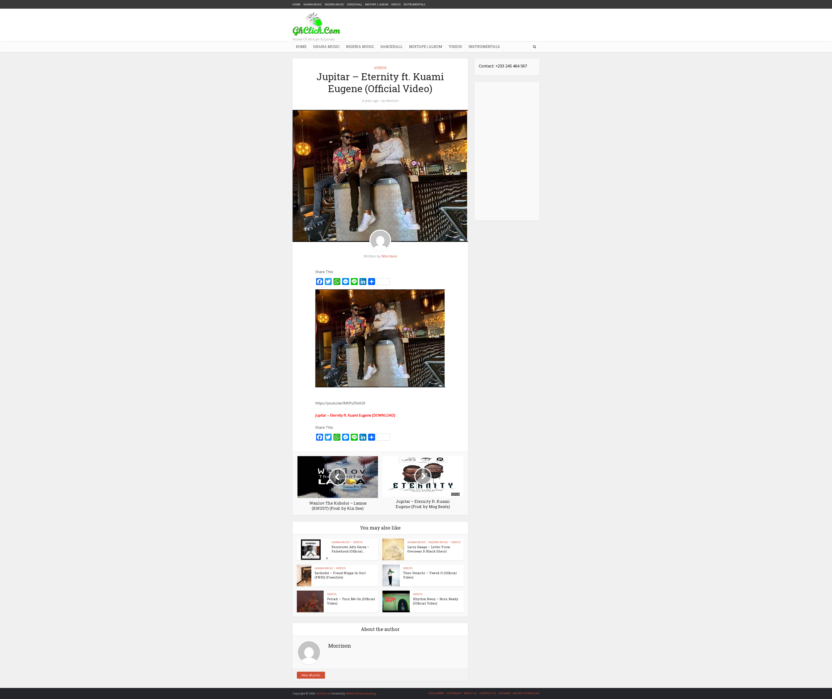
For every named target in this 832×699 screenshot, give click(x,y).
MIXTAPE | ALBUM (376, 4)
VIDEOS (396, 4)
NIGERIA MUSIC (334, 4)
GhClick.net (324, 693)
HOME (296, 4)
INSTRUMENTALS (414, 4)
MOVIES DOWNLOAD (526, 693)
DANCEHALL (354, 4)
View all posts (310, 675)
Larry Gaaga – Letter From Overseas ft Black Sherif (428, 549)
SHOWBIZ (504, 693)
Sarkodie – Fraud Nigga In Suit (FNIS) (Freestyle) (340, 575)
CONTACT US (487, 693)
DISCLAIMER (436, 693)
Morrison (392, 101)
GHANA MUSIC (312, 4)
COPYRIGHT (454, 693)
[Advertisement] (461, 25)
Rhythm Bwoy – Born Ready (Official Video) (435, 601)
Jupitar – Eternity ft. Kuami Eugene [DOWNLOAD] (355, 415)
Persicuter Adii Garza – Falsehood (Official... (350, 549)
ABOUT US (470, 693)
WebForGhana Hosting (361, 693)
